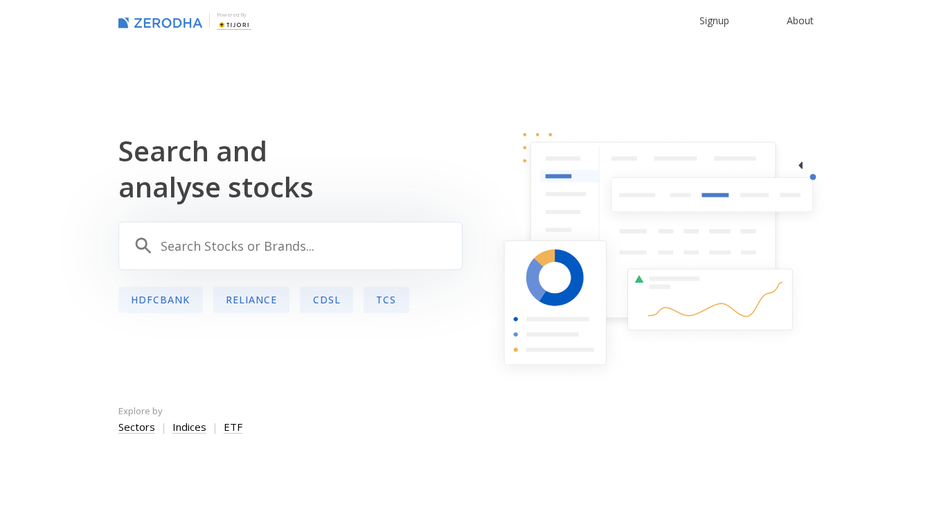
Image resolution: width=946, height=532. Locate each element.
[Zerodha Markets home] (160, 20)
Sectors (136, 427)
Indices (189, 427)
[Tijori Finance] (234, 23)
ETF (233, 427)
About (800, 20)
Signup (714, 20)
